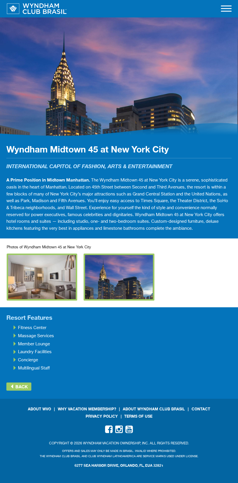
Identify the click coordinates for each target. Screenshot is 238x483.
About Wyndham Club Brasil (154, 409)
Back (21, 386)
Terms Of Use (138, 416)
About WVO (39, 409)
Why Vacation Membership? (87, 409)
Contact (201, 409)
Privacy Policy (102, 416)
